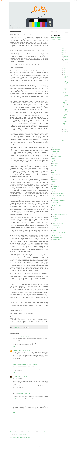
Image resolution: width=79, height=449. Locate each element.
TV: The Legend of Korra (57, 235)
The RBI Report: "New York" (65, 88)
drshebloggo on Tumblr (57, 39)
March (65, 131)
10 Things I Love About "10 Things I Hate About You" (65, 111)
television (54, 184)
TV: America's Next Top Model (59, 195)
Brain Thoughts (55, 147)
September (66, 65)
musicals (54, 170)
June (65, 72)
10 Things (54, 146)
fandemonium (55, 154)
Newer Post (12, 431)
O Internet (54, 176)
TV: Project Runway (56, 225)
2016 (63, 44)
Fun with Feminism (56, 156)
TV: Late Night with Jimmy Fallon (59, 214)
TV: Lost (54, 216)
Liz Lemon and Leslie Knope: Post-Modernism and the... (65, 81)
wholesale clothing (17, 404)
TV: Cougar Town (56, 204)
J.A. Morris (15, 376)
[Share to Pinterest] (29, 327)
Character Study (55, 151)
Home (11, 27)
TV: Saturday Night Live (57, 227)
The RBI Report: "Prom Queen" (65, 119)
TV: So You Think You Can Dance (59, 232)
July (65, 70)
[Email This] (25, 327)
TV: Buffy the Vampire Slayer (58, 200)
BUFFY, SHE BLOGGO (46, 27)
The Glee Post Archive (55, 27)
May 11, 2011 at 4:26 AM (32, 364)
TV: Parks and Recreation (57, 223)
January (65, 137)
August (65, 68)
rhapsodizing (55, 179)
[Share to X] (27, 327)
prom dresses (18, 398)
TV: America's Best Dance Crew (59, 193)
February (65, 133)
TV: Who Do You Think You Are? (59, 241)
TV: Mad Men (55, 218)
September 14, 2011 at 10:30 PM (25, 393)
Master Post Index (25, 27)
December (66, 56)
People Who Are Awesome (58, 177)
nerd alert (54, 172)
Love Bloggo (55, 163)
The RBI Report (16, 327)
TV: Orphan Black (56, 220)
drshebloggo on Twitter (57, 37)
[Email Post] (29, 326)
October (65, 62)
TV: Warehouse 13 (56, 239)
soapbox (54, 181)
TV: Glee (21, 327)
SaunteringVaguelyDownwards (19, 364)
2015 (63, 46)
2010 (63, 140)
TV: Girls (54, 209)
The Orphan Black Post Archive (35, 27)
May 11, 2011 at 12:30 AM (24, 350)
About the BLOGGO (16, 27)
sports (53, 183)
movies (53, 167)
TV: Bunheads (55, 202)
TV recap (54, 190)
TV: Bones (54, 198)
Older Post (46, 431)
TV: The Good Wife (56, 234)
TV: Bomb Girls (55, 197)
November (66, 59)
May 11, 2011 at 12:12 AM (24, 336)
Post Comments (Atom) (21, 434)
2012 (63, 52)
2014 (63, 48)
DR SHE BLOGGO (18, 326)
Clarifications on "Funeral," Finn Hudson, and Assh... (65, 96)
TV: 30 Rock (55, 191)
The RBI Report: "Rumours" (65, 125)
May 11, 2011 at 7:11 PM (23, 376)
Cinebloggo (54, 153)
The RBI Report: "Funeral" (65, 103)
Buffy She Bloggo (56, 149)
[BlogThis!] (26, 327)
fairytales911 (15, 350)
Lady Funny (54, 161)
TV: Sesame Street (56, 228)
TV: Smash (54, 230)
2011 (63, 54)
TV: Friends (54, 207)
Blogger (42, 446)
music (53, 168)
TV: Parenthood (55, 221)
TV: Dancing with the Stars (58, 205)
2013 (63, 50)
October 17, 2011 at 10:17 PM (27, 404)
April (65, 129)
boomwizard (15, 336)
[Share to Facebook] (28, 327)
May (65, 74)
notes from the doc (56, 174)
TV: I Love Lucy (55, 213)
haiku (53, 158)
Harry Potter (55, 160)
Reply (14, 346)
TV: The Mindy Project (57, 237)
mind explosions (55, 165)
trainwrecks (54, 188)
